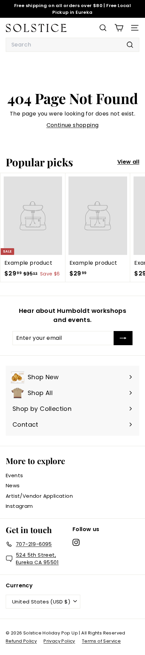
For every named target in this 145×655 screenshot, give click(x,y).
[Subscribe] (123, 338)
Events (14, 475)
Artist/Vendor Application (39, 495)
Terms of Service (101, 641)
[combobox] (72, 45)
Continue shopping (73, 125)
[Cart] (119, 28)
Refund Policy (21, 641)
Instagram (19, 506)
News (13, 485)
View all (128, 162)
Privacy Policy (59, 641)
